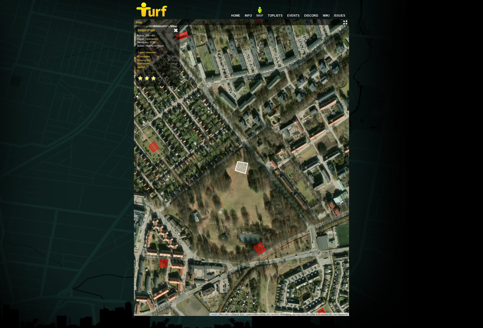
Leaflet (214, 314)
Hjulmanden (151, 39)
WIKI (326, 15)
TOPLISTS (275, 15)
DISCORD (311, 15)
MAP (259, 15)
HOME (235, 15)
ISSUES (339, 15)
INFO (248, 15)
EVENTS (293, 15)
